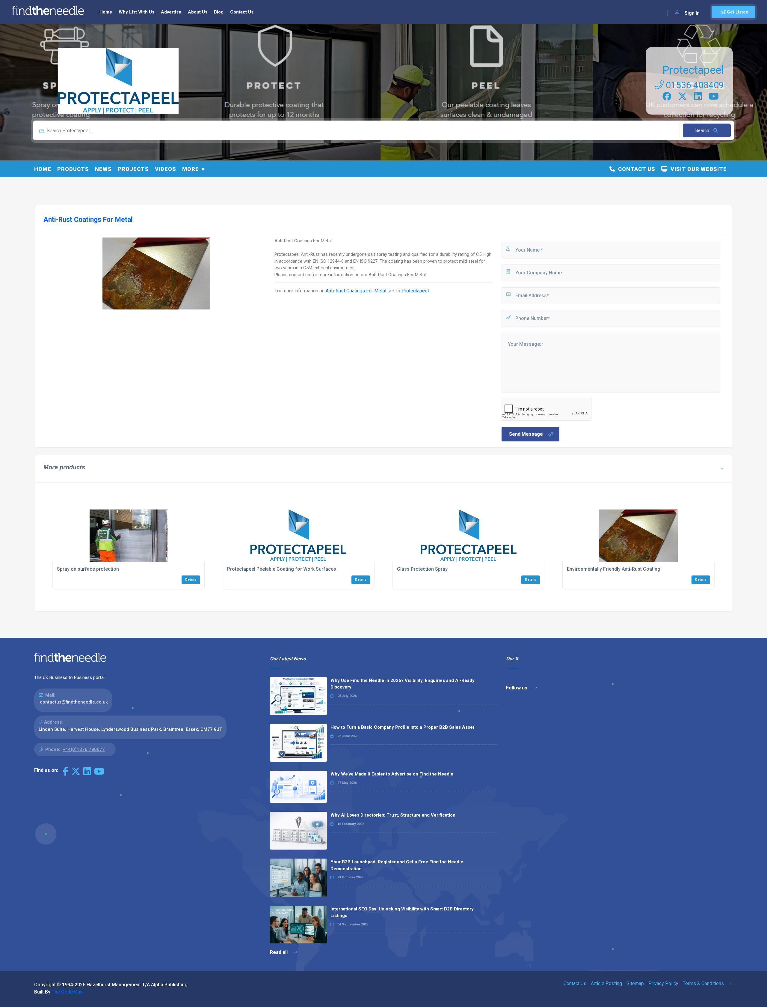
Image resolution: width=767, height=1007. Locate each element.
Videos (165, 169)
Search (702, 130)
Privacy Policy (663, 983)
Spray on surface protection (88, 569)
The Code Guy (67, 992)
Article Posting (606, 983)
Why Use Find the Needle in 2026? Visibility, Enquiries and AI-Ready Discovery (402, 684)
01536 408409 (694, 85)
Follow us (517, 688)
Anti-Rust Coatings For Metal (356, 291)
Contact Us (241, 12)
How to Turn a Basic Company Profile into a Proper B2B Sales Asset (402, 727)
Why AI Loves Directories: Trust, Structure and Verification (392, 815)
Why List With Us (136, 12)
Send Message (526, 434)
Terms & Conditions (703, 983)
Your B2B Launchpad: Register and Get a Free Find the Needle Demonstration (396, 865)
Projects (133, 169)
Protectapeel (693, 70)
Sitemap (635, 983)
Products (73, 169)
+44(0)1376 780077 (84, 749)
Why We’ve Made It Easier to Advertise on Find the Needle (391, 774)
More (190, 169)
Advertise (171, 12)
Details (191, 579)
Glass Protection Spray (422, 569)
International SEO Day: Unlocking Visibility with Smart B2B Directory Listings (402, 912)
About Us (197, 12)
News (103, 169)
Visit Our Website (697, 169)
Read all (279, 952)
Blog (219, 12)
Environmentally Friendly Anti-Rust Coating (613, 569)
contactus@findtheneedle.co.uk (74, 702)
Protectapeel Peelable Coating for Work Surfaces (281, 569)
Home (105, 12)
